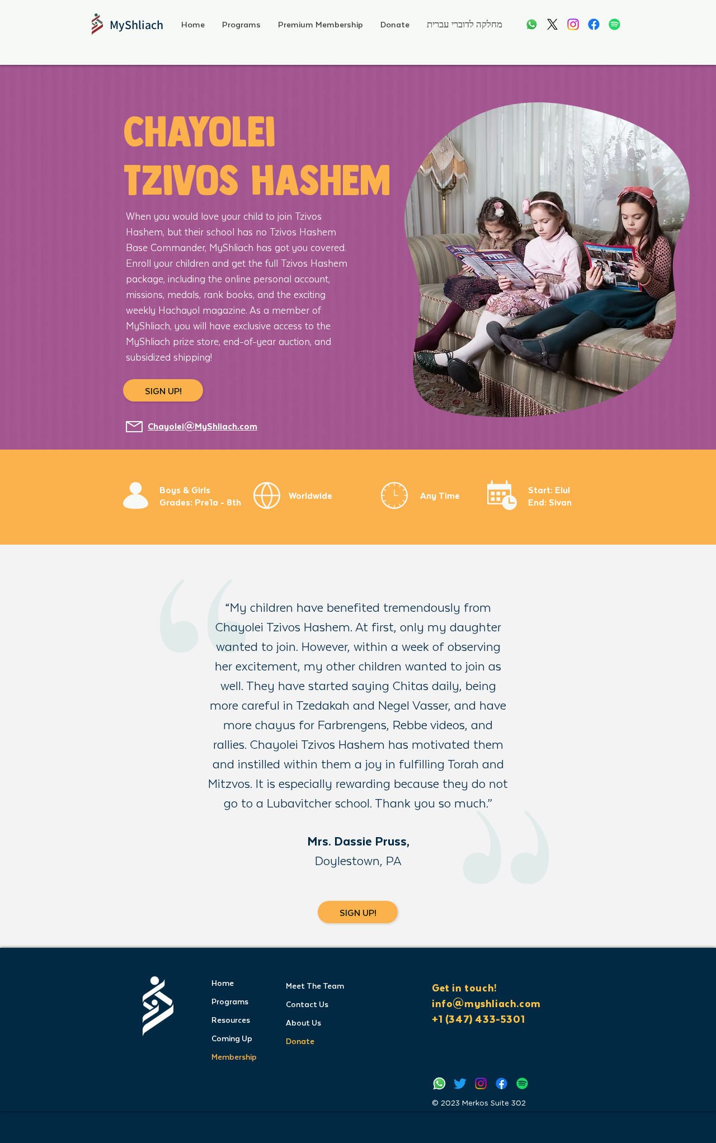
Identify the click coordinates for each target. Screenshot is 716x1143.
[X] (552, 24)
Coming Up (231, 1038)
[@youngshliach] (593, 24)
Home (222, 982)
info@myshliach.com (486, 1003)
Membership (234, 1056)
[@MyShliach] (460, 1083)
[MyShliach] (531, 24)
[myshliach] (573, 24)
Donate (300, 1041)
